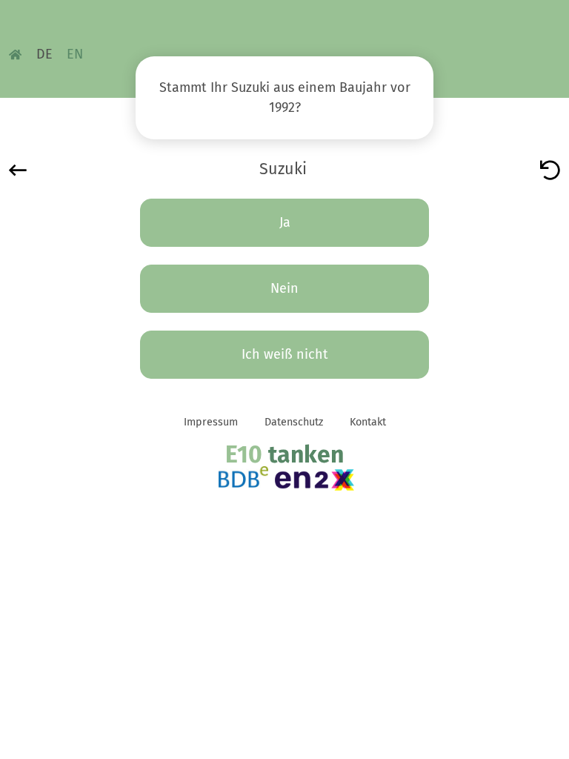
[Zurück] (18, 169)
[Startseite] (15, 54)
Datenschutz (293, 422)
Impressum (211, 422)
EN (75, 54)
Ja (284, 222)
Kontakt (368, 422)
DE (44, 54)
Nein (284, 288)
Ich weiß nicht (285, 354)
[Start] (550, 169)
